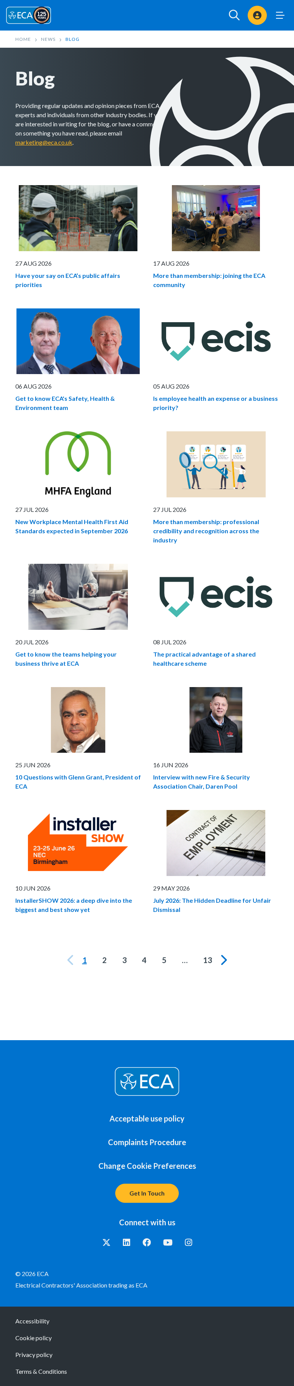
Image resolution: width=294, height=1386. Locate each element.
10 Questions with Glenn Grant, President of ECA (78, 781)
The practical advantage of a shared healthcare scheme (204, 658)
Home (23, 39)
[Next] (223, 960)
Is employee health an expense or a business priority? (215, 403)
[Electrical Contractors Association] (28, 15)
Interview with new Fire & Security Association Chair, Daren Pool (201, 781)
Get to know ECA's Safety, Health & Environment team (65, 403)
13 (207, 960)
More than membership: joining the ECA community (209, 280)
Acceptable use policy (147, 1118)
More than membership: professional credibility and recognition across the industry (206, 531)
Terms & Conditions (41, 1371)
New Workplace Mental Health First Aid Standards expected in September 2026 (71, 526)
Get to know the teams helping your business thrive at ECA (66, 658)
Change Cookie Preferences (147, 1165)
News (48, 39)
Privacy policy (33, 1354)
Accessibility (32, 1321)
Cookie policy (33, 1337)
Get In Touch (147, 1193)
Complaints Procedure (147, 1142)
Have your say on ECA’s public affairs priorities (67, 280)
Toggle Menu (280, 15)
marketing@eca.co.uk (43, 142)
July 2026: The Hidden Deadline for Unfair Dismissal (212, 905)
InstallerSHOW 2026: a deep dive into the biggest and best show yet (73, 905)
